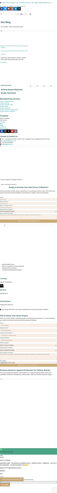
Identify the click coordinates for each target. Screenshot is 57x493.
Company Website (4, 337)
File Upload (3, 360)
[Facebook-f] (1, 9)
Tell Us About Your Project (6, 213)
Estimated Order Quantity (6, 209)
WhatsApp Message (28, 479)
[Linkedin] (15, 9)
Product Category (4, 342)
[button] (21, 14)
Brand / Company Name (6, 205)
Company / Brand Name (6, 332)
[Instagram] (19, 9)
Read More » (4, 62)
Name (1, 197)
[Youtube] (8, 9)
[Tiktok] (12, 9)
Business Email (4, 201)
